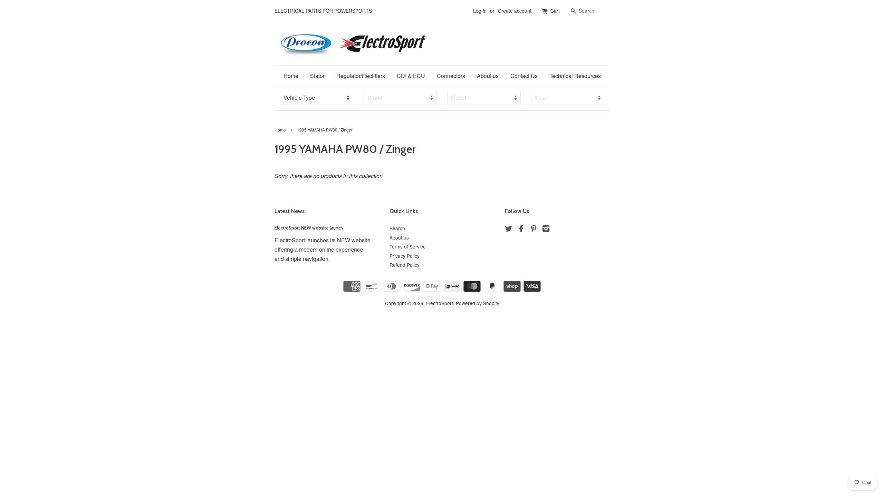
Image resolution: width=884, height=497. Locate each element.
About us (488, 76)
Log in (480, 10)
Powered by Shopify (477, 303)
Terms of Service (408, 246)
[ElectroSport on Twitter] (508, 229)
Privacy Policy (405, 255)
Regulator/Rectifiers (360, 76)
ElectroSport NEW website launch (309, 228)
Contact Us (524, 76)
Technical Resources (575, 76)
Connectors (451, 76)
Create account (514, 10)
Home (291, 76)
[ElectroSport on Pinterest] (533, 229)
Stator (317, 76)
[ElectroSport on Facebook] (521, 229)
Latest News (290, 211)
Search (397, 228)
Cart (555, 10)
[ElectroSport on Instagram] (546, 229)
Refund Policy (405, 264)
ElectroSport (439, 303)
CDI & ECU (411, 76)
